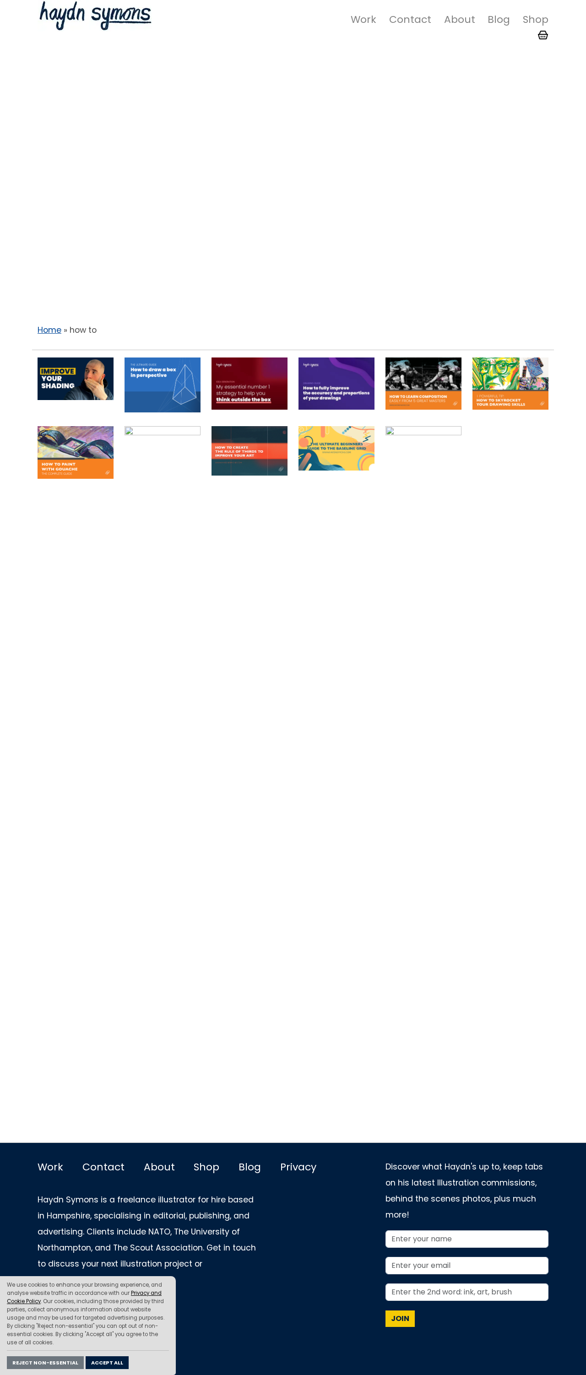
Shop (535, 19)
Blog (499, 19)
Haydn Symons (95, 16)
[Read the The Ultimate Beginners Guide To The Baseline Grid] (336, 447)
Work (363, 19)
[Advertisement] (293, 128)
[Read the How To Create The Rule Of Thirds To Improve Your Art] (250, 450)
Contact (410, 19)
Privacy (298, 1167)
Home (49, 330)
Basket (542, 35)
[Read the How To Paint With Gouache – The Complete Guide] (76, 452)
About (459, 19)
